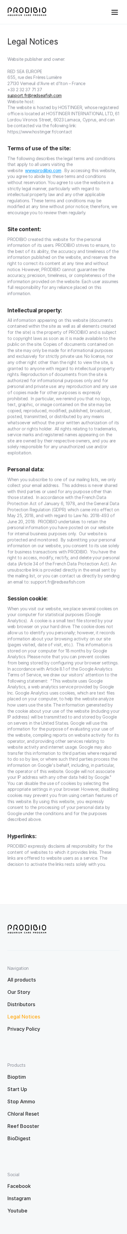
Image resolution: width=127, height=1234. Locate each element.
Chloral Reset (23, 1114)
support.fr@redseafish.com (34, 95)
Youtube (17, 1211)
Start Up (17, 1089)
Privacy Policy (23, 1029)
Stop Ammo (21, 1101)
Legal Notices (23, 1017)
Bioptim (16, 1077)
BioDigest (19, 1138)
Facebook (19, 1186)
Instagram (19, 1198)
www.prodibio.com (43, 170)
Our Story (18, 992)
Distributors (21, 1004)
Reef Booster (23, 1126)
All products (21, 980)
